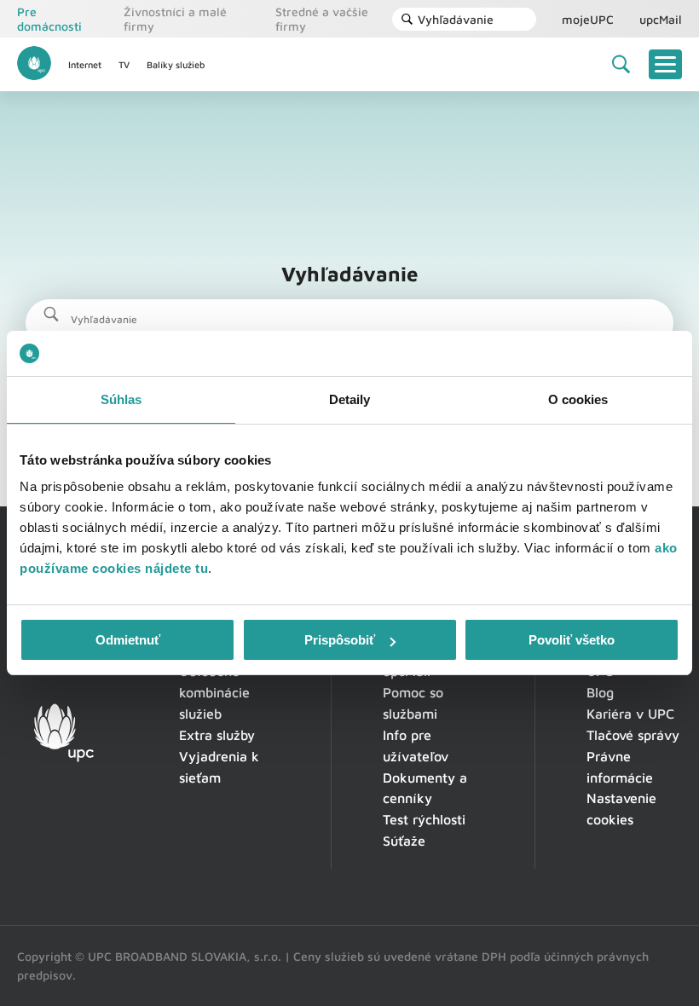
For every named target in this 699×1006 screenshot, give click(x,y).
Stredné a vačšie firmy (321, 18)
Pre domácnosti (49, 18)
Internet (84, 64)
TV (124, 64)
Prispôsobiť (339, 640)
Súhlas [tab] (121, 399)
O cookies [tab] (578, 399)
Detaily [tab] (350, 399)
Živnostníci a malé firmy (175, 18)
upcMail (660, 19)
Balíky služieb (176, 64)
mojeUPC (588, 19)
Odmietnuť (127, 640)
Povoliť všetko (572, 640)
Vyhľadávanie (456, 19)
